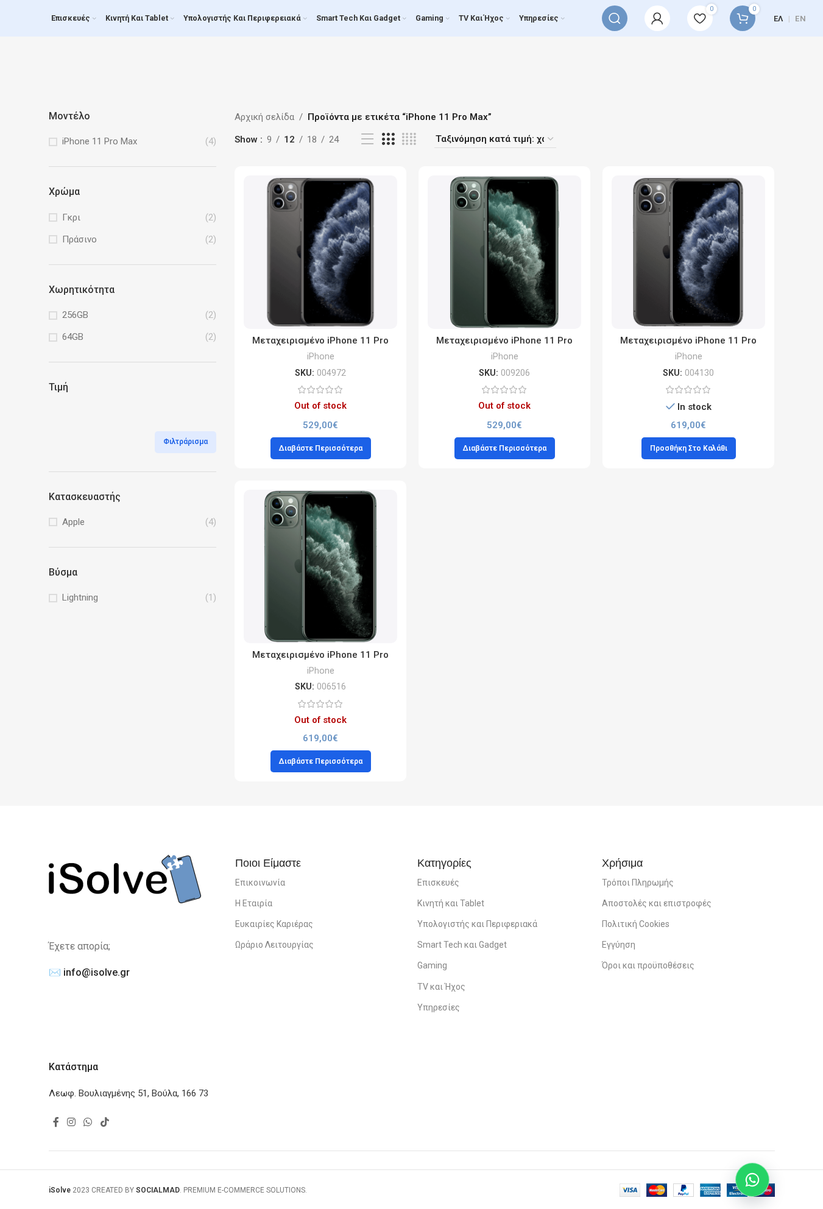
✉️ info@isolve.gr (89, 972)
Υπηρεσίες (438, 1007)
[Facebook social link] (56, 1122)
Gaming (432, 965)
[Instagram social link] (71, 1122)
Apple (73, 521)
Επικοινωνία (260, 882)
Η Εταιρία (253, 903)
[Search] (615, 18)
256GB (75, 314)
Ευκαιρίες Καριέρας (274, 924)
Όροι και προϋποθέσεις (648, 965)
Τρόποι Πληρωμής (638, 882)
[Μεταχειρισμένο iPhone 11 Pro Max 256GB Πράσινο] (320, 566)
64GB (72, 336)
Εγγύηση (618, 945)
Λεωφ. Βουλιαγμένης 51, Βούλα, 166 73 (128, 1093)
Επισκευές (438, 882)
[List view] (367, 139)
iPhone (320, 356)
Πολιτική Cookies (635, 924)
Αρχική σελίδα (264, 116)
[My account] (657, 18)
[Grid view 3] (388, 139)
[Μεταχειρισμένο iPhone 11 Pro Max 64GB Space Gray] (320, 252)
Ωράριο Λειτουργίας (274, 945)
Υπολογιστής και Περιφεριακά (477, 924)
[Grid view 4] (409, 139)
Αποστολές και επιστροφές (657, 903)
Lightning (80, 597)
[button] (688, 448)
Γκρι (71, 217)
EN (800, 18)
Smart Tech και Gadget (462, 945)
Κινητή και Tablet (450, 903)
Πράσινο (79, 239)
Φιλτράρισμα (185, 441)
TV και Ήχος (441, 987)
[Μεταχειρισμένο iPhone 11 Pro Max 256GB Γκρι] (688, 252)
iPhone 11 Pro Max (99, 141)
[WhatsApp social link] (88, 1122)
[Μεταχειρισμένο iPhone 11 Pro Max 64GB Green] (504, 252)
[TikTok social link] (104, 1122)
